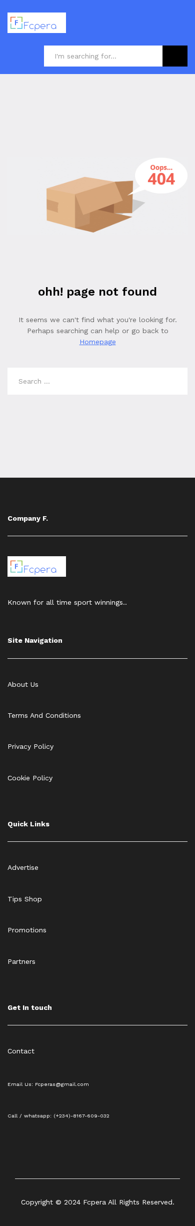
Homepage (98, 342)
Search (175, 56)
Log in (182, 30)
